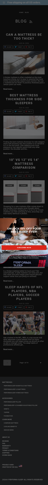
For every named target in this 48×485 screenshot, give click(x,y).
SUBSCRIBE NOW (24, 248)
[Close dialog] (46, 220)
